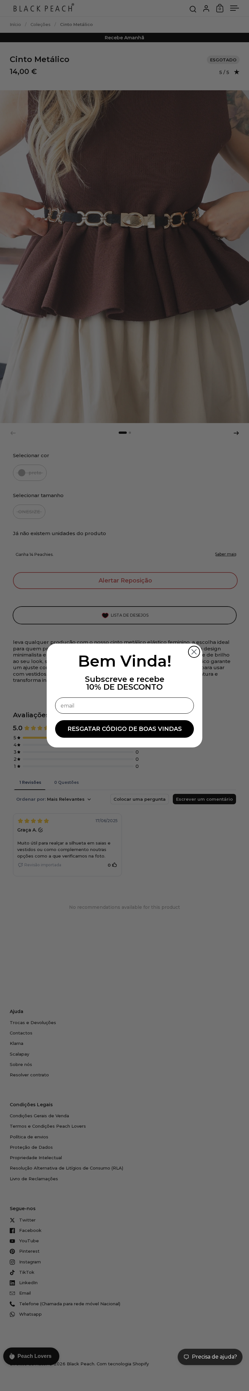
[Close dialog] (194, 652)
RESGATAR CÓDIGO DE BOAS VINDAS (124, 729)
